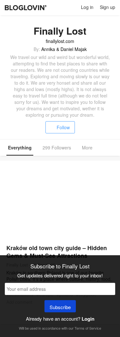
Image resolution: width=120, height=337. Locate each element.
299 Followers (57, 147)
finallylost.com (60, 41)
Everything (20, 147)
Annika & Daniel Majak (64, 49)
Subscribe (60, 307)
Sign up (107, 7)
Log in (87, 7)
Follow (63, 127)
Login (88, 318)
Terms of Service (88, 328)
